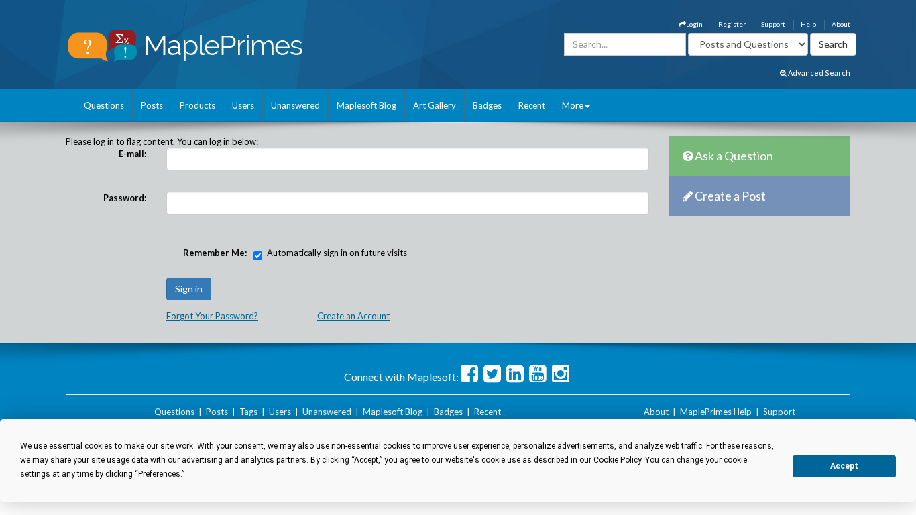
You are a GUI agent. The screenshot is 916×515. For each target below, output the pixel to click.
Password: (124, 197)
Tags (248, 411)
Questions (104, 105)
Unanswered (295, 105)
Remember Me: (215, 252)
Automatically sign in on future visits (337, 252)
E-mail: (132, 153)
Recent (531, 105)
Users (243, 105)
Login (694, 24)
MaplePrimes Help (716, 411)
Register (732, 24)
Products (197, 105)
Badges (487, 105)
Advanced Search (818, 72)
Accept (844, 466)
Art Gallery (434, 105)
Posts (152, 105)
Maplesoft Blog (366, 105)
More (572, 105)
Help (808, 24)
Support (773, 24)
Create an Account (353, 315)
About (841, 24)
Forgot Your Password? (212, 315)
